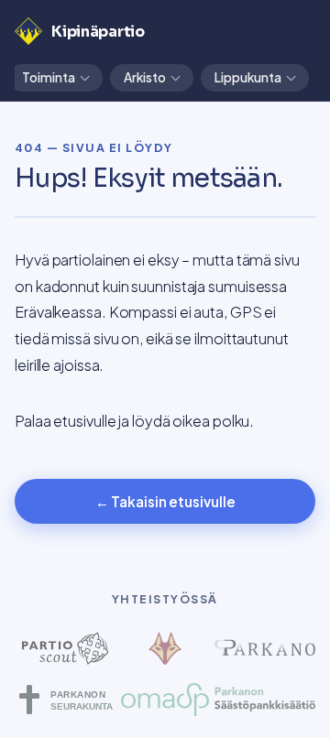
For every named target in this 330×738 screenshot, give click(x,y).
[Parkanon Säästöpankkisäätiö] (265, 699)
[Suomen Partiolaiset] (65, 648)
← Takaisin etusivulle (165, 501)
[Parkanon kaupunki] (265, 648)
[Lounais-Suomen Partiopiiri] (164, 648)
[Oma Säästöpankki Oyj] (164, 699)
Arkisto (145, 77)
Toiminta (48, 77)
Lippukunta (247, 77)
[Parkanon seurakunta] (65, 699)
